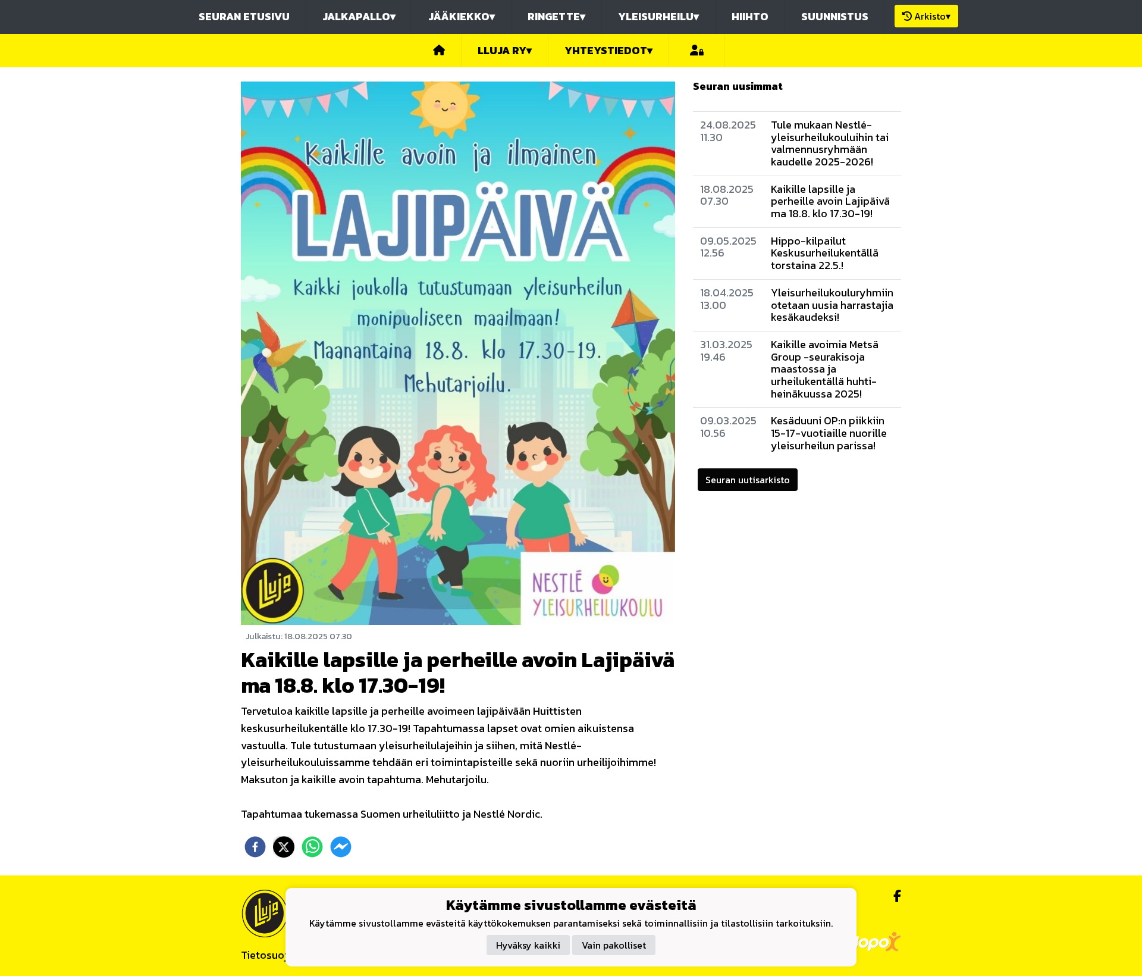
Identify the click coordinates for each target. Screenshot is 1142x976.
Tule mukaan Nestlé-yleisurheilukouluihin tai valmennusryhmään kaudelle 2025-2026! (830, 143)
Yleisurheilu (658, 16)
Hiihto (750, 16)
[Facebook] (892, 896)
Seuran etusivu (244, 16)
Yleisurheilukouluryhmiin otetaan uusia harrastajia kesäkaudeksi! (832, 304)
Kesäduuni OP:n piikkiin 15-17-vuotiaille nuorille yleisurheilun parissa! (829, 432)
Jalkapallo (359, 16)
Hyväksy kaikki (528, 944)
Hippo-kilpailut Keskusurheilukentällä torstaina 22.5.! (825, 253)
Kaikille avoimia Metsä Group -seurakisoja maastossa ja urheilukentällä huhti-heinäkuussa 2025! (825, 369)
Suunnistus (834, 16)
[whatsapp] (312, 847)
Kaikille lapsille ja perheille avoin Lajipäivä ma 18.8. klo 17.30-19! (830, 201)
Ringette (556, 16)
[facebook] (255, 847)
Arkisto (932, 16)
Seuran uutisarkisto (747, 480)
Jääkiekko (461, 16)
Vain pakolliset (614, 944)
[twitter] (283, 847)
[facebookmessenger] (341, 847)
